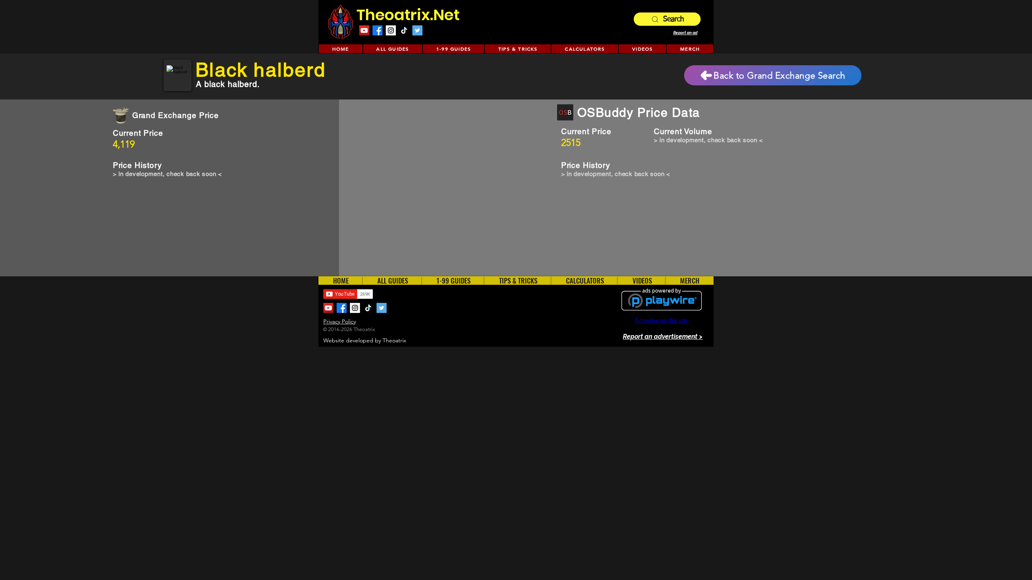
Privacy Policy (339, 321)
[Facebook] (377, 30)
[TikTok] (404, 30)
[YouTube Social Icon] (364, 30)
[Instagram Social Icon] (391, 30)
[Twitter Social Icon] (417, 30)
